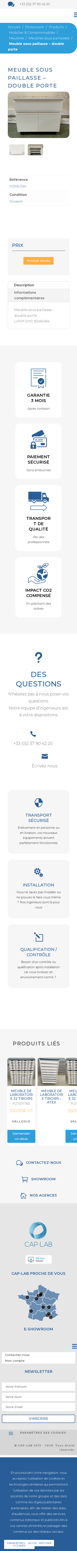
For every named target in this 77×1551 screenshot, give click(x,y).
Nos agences (43, 1195)
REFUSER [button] (45, 1543)
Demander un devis (21, 1136)
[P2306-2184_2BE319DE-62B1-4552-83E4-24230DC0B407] (17, 154)
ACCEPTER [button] (35, 1543)
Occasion (16, 201)
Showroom (43, 1179)
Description (24, 285)
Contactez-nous (43, 1163)
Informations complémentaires (29, 295)
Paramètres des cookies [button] (43, 1432)
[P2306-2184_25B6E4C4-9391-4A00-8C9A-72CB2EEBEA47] (35, 154)
